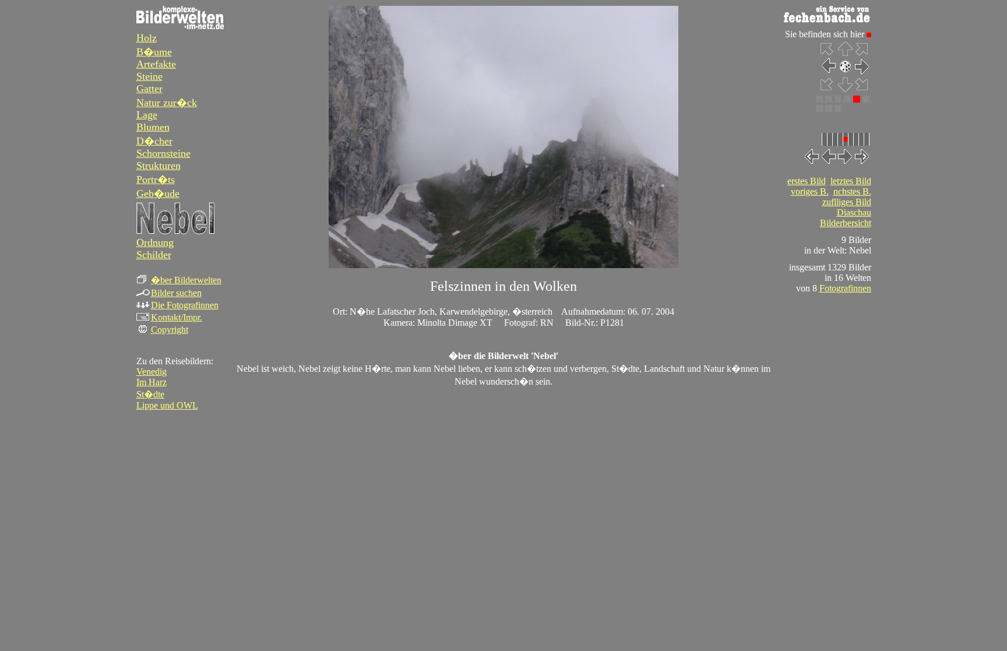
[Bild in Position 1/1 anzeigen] (819, 99)
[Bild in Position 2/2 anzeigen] (828, 109)
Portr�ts (155, 179)
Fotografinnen (845, 288)
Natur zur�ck (166, 102)
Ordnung (155, 242)
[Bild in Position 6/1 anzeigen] (865, 99)
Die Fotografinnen (185, 305)
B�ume (154, 52)
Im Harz (151, 382)
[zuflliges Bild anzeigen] (845, 71)
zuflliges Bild (846, 202)
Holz (146, 38)
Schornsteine (163, 153)
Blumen (153, 127)
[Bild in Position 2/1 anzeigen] (828, 99)
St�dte (150, 394)
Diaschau (854, 212)
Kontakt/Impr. (176, 317)
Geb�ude (157, 193)
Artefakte (156, 64)
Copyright (169, 330)
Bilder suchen (176, 293)
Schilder (153, 255)
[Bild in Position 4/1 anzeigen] (847, 99)
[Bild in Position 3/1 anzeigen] (838, 99)
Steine (149, 76)
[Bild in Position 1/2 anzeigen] (819, 109)
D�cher (154, 141)
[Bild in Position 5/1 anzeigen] (856, 99)
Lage (146, 115)
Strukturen (158, 165)
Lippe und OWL (167, 405)
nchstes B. (852, 191)
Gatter (149, 88)
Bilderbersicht (845, 223)
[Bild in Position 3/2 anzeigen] (838, 109)
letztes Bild (850, 181)
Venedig (151, 371)
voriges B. (810, 191)
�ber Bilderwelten (186, 280)
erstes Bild (806, 181)
